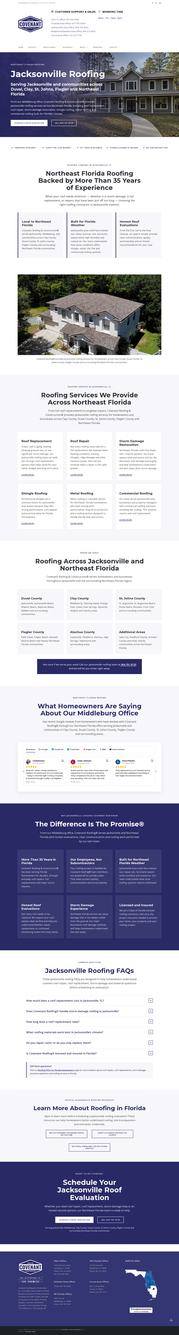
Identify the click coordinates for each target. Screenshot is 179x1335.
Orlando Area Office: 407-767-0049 (68, 23)
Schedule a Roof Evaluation (29, 123)
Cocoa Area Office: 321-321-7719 (66, 35)
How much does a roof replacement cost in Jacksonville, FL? (65, 1000)
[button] (43, 749)
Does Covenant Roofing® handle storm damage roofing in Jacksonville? (72, 1011)
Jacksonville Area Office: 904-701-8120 (69, 27)
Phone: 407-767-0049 (62, 1286)
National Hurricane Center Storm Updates (89, 1147)
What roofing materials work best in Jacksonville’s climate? (64, 1032)
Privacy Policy (64, 1329)
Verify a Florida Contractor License (112, 1134)
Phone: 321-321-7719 (98, 1292)
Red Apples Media (30, 1331)
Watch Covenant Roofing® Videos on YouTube (66, 1134)
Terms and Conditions (75, 1329)
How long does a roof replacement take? (52, 1022)
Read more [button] (30, 782)
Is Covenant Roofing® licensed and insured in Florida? (61, 1053)
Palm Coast (27, 637)
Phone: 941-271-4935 (98, 1271)
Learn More (27, 475)
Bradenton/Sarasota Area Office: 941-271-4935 (73, 31)
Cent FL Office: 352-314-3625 (65, 19)
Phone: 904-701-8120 (62, 1304)
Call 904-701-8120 (64, 123)
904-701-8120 (128, 664)
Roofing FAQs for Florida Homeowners (56, 1070)
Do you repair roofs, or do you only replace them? (58, 1043)
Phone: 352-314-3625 (62, 1271)
